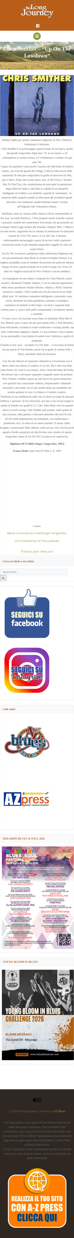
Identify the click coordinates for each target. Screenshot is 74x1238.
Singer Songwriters (54, 533)
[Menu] (37, 36)
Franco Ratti (34, 533)
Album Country (17, 533)
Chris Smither (24, 541)
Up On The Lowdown (46, 541)
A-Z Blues (59, 1111)
